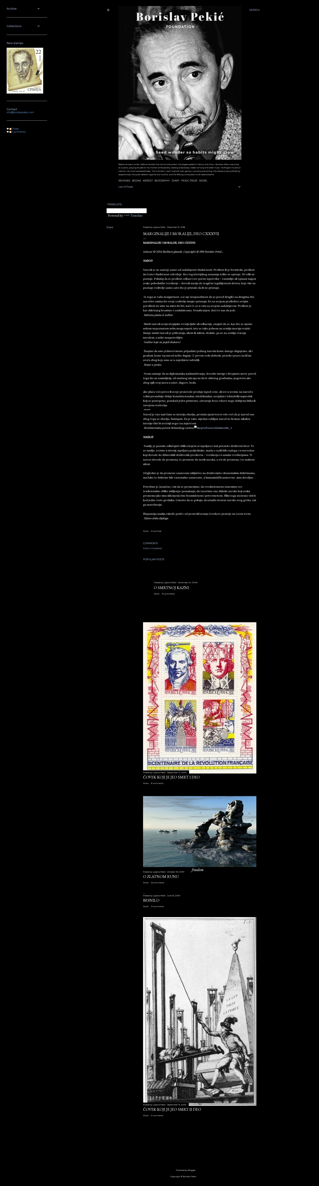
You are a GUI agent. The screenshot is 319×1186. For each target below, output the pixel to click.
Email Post (156, 531)
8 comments (157, 783)
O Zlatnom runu (161, 876)
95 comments (157, 882)
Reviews (124, 180)
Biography (162, 180)
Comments (18, 131)
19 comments (168, 594)
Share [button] (109, 227)
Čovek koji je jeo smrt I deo (171, 777)
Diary (175, 180)
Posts (15, 128)
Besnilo (151, 900)
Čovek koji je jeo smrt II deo (172, 1109)
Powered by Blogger (186, 1170)
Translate (136, 215)
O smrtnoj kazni (171, 587)
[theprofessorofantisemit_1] (213, 427)
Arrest (148, 180)
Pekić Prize (189, 180)
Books (136, 180)
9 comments (157, 1115)
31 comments (157, 906)
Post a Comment (152, 548)
